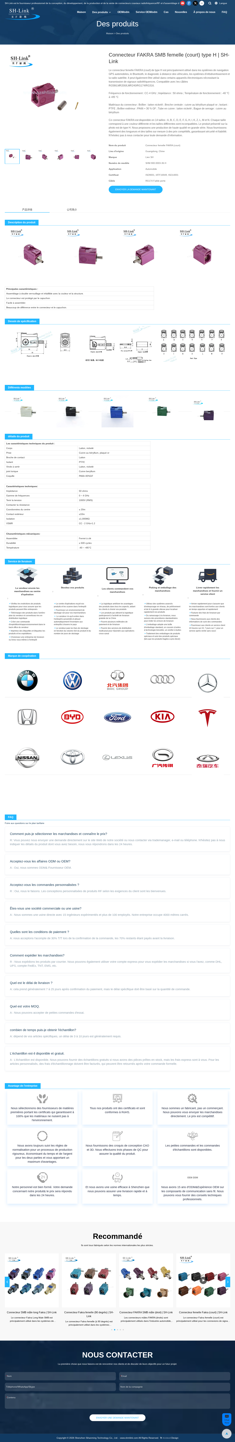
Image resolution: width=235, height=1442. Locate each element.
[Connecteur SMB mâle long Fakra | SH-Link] (32, 1280)
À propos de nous (204, 12)
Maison (81, 12)
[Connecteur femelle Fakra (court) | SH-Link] (203, 1280)
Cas (166, 12)
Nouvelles (181, 12)
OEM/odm (123, 12)
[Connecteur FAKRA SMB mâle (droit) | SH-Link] (146, 1280)
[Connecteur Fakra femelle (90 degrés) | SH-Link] (89, 1280)
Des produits (100, 12)
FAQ (224, 12)
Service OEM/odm (146, 12)
